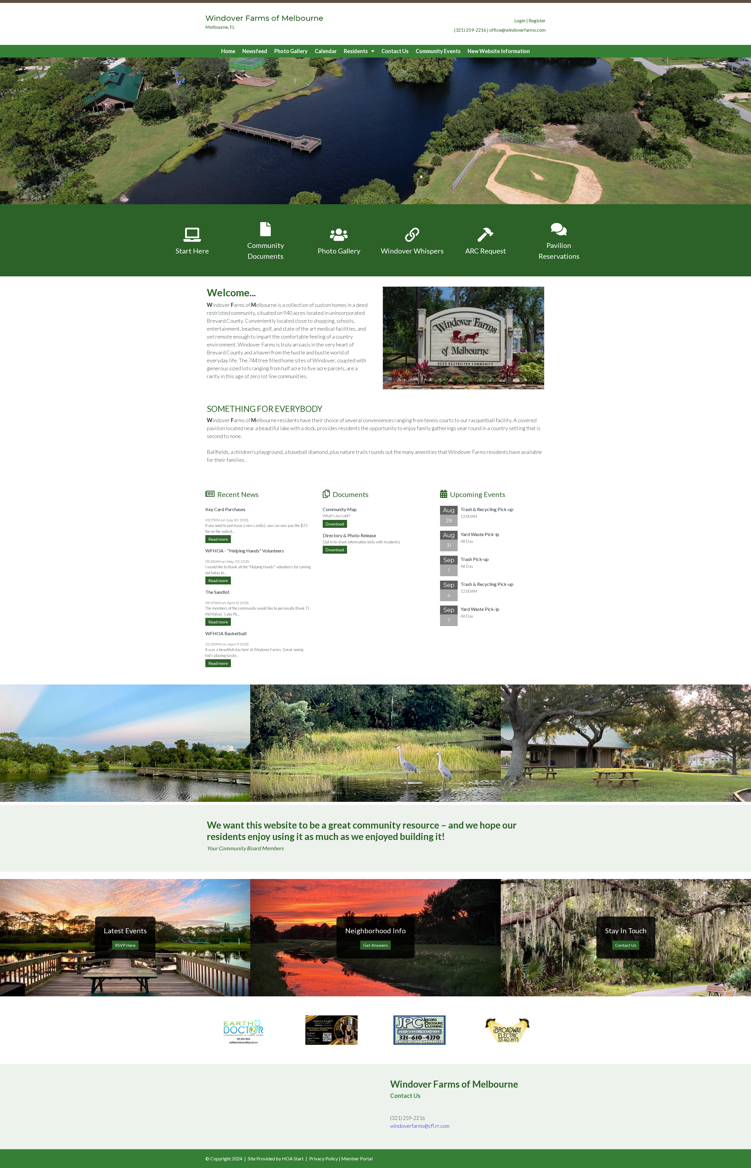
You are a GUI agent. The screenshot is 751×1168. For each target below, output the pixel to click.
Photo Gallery (291, 51)
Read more (218, 539)
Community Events (438, 51)
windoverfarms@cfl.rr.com (419, 1126)
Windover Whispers (412, 250)
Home (228, 51)
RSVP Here (125, 945)
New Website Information (499, 51)
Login (519, 20)
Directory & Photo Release (349, 535)
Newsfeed (254, 51)
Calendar (326, 51)
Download (335, 523)
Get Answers (375, 945)
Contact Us (395, 51)
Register (537, 20)
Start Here (192, 250)
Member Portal (357, 1158)
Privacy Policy (323, 1158)
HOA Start (293, 1158)
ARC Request (485, 250)
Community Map (340, 509)
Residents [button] (356, 51)
